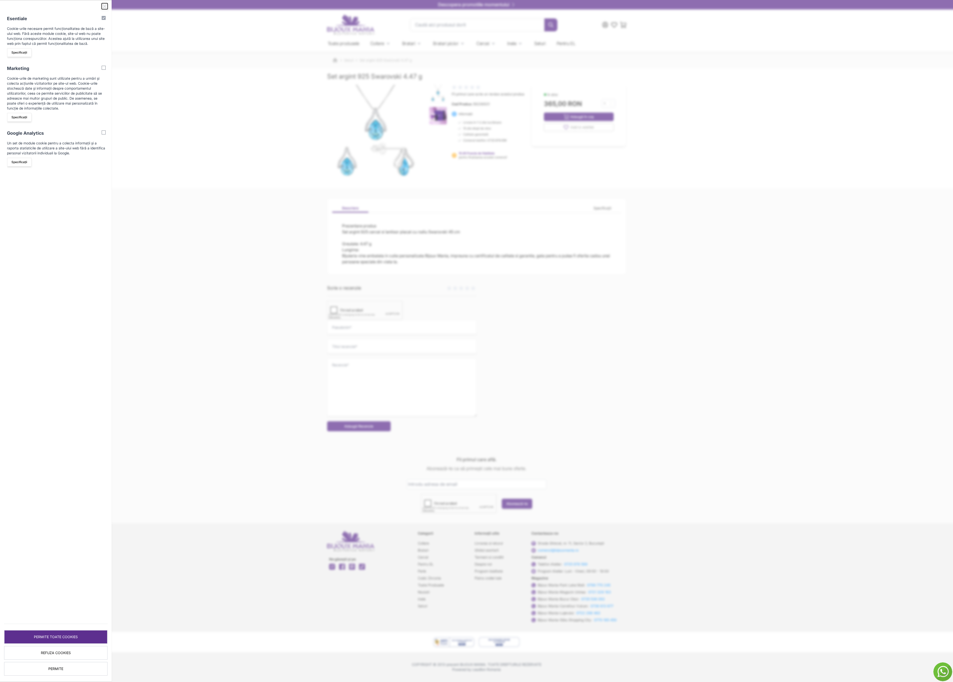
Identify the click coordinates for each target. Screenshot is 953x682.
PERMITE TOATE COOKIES (56, 637)
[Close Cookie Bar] (105, 6)
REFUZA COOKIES (56, 653)
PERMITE (55, 669)
